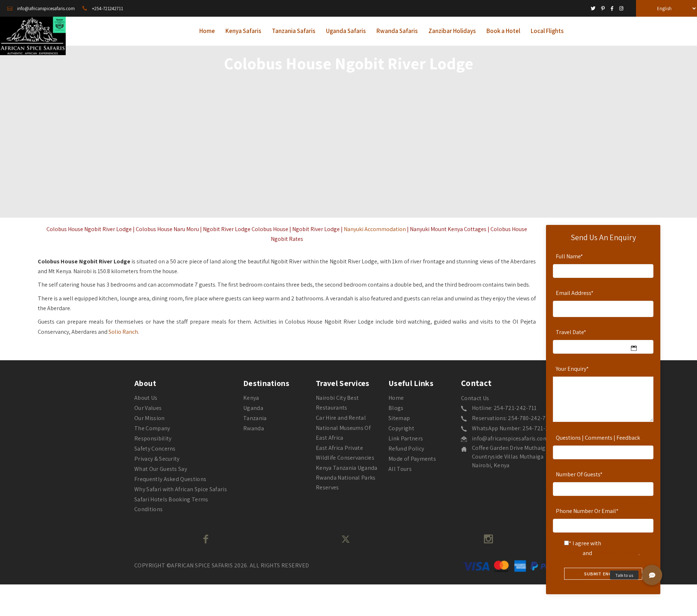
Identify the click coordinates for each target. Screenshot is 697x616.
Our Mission (149, 418)
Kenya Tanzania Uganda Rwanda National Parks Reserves (347, 477)
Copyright (401, 428)
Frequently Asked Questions (170, 479)
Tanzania (255, 418)
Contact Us (475, 398)
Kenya (251, 398)
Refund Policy (406, 448)
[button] (652, 575)
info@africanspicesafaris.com (510, 438)
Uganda (253, 408)
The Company (152, 428)
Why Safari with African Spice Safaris (180, 489)
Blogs (396, 408)
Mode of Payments (412, 459)
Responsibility (152, 438)
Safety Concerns (155, 448)
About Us (146, 398)
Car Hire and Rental (341, 418)
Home (396, 398)
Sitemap (399, 418)
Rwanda (253, 428)
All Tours (400, 469)
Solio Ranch (123, 332)
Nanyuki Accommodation (375, 229)
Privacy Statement (616, 553)
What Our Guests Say (160, 469)
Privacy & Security (157, 459)
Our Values (148, 408)
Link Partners (405, 438)
